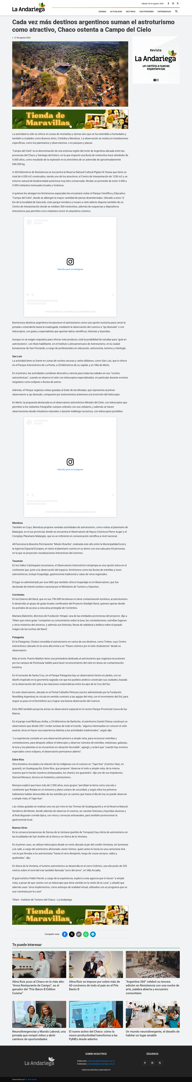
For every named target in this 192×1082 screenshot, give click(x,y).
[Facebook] (168, 4)
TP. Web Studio (31, 1079)
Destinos (130, 11)
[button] (176, 12)
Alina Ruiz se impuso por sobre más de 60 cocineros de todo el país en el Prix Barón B (94, 985)
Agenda (102, 11)
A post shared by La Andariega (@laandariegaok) (70, 312)
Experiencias (164, 11)
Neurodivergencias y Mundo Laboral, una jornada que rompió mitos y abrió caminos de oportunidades (39, 1035)
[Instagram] (173, 4)
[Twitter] (178, 4)
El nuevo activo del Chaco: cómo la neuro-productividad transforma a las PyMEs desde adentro (93, 1035)
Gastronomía (146, 11)
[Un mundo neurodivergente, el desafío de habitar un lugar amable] (153, 1014)
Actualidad (116, 11)
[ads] (70, 119)
